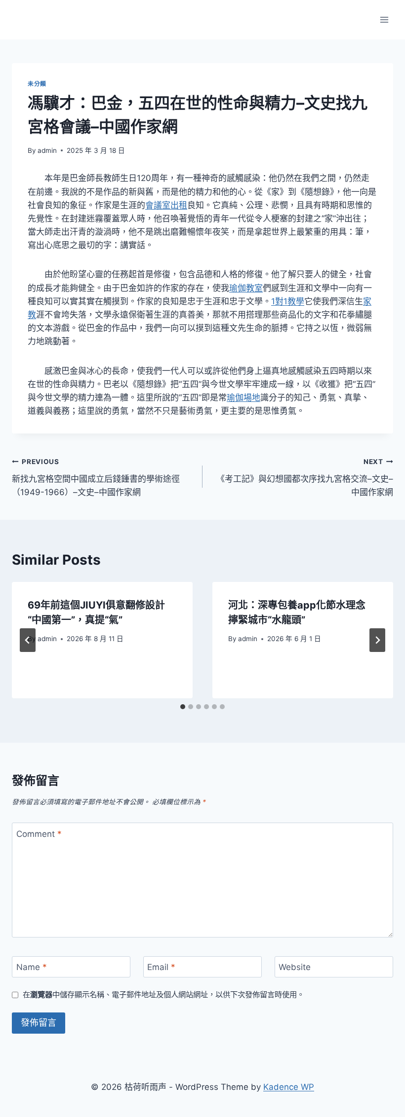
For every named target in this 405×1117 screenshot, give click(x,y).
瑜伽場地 (243, 397)
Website (295, 967)
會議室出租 (166, 205)
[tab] (182, 706)
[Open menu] (384, 19)
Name (31, 967)
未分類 (37, 83)
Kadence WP (288, 1087)
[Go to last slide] (28, 640)
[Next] (377, 640)
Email (161, 967)
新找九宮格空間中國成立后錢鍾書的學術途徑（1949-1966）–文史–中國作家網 (96, 477)
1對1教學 (287, 301)
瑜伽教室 (246, 288)
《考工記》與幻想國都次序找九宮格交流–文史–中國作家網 (304, 477)
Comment (39, 833)
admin (47, 150)
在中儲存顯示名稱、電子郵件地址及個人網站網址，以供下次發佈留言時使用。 (163, 994)
